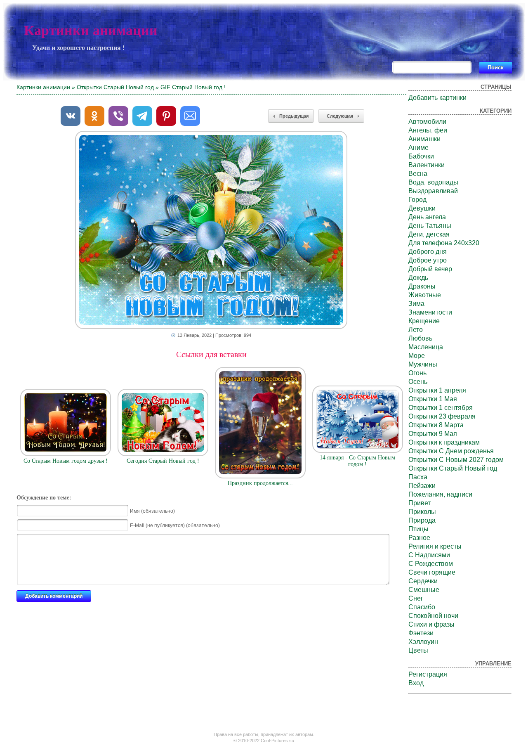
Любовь (420, 338)
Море (416, 355)
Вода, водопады (433, 182)
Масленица (425, 346)
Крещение (424, 320)
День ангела (427, 216)
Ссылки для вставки (211, 354)
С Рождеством (430, 563)
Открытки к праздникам (444, 442)
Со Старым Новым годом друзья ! (66, 461)
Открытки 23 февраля (442, 416)
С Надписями (429, 555)
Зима (416, 303)
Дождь (418, 277)
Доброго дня (427, 251)
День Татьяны (429, 225)
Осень (417, 381)
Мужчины (422, 364)
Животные (424, 294)
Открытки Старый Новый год (115, 87)
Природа (422, 520)
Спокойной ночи (433, 615)
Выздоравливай (433, 190)
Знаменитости (430, 312)
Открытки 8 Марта (436, 424)
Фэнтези (421, 633)
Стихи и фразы (431, 624)
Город (417, 199)
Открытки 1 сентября (440, 407)
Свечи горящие (431, 572)
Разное (419, 537)
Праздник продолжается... (260, 483)
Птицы (418, 529)
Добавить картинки (437, 97)
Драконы (422, 286)
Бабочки (421, 156)
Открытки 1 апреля (437, 390)
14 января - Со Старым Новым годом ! (357, 460)
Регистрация (427, 674)
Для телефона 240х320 (443, 242)
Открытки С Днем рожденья (451, 450)
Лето (415, 329)
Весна (417, 173)
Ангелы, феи (427, 130)
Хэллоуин (423, 641)
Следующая (340, 116)
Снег (415, 598)
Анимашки (424, 138)
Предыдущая (294, 116)
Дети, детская (429, 234)
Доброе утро (427, 260)
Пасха (417, 476)
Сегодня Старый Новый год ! (163, 461)
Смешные (423, 589)
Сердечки (423, 581)
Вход (416, 682)
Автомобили (427, 121)
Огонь (417, 372)
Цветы (418, 650)
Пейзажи (422, 485)
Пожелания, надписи (440, 494)
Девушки (422, 208)
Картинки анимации (91, 30)
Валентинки (426, 164)
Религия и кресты (435, 546)
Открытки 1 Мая (432, 398)
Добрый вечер (430, 268)
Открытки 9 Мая (432, 433)
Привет (419, 502)
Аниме (418, 147)
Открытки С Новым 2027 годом (456, 459)
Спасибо (421, 607)
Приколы (422, 511)
